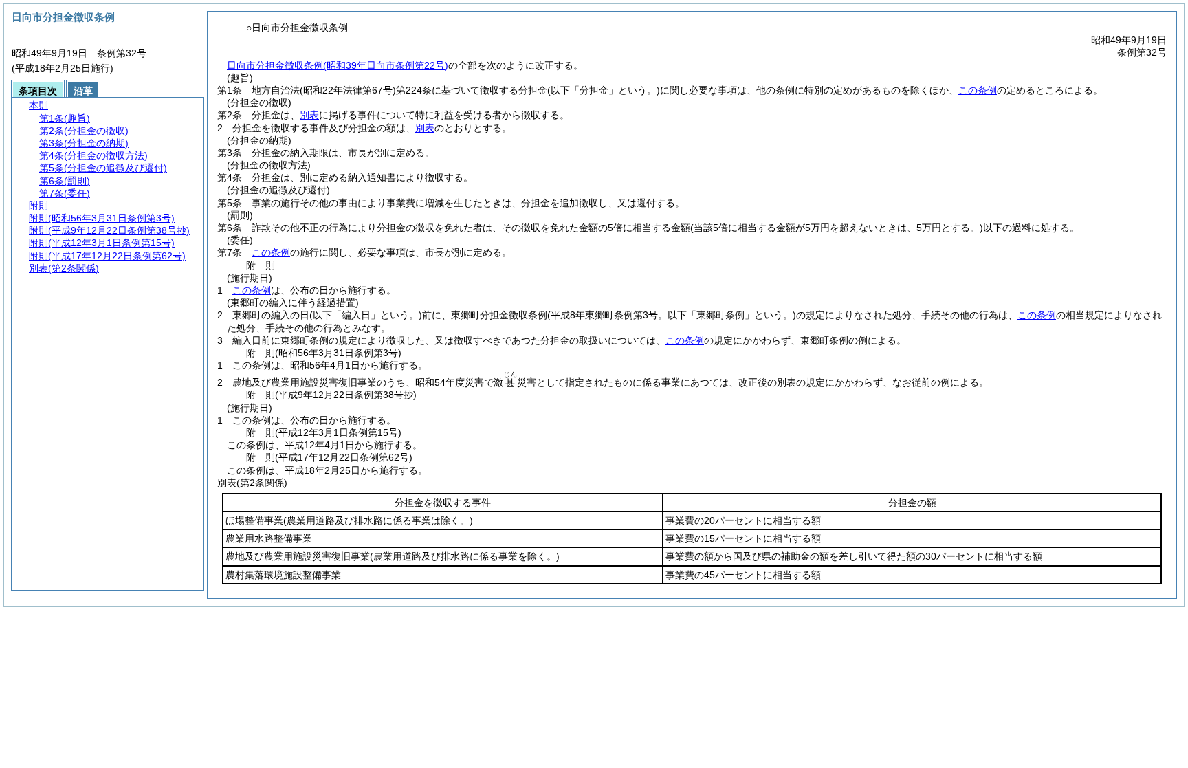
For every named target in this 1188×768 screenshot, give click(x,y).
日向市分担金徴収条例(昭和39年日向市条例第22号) (337, 65)
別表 (309, 114)
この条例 (977, 90)
